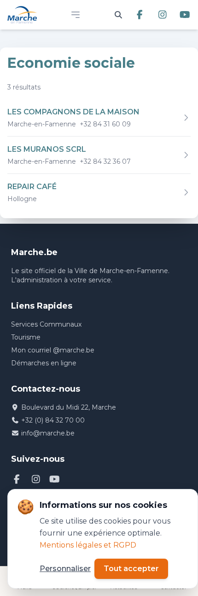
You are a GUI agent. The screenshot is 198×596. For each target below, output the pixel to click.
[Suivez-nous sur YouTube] (185, 14)
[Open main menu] (75, 15)
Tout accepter (131, 568)
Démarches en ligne (43, 363)
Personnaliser (65, 568)
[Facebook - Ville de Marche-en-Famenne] (17, 479)
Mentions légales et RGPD (88, 545)
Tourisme (26, 337)
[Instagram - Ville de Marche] (35, 479)
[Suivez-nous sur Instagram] (162, 14)
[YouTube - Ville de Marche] (54, 479)
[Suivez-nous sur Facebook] (140, 14)
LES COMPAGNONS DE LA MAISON (73, 111)
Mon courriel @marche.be (52, 350)
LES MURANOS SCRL (46, 149)
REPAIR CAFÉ (32, 186)
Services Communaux (46, 324)
